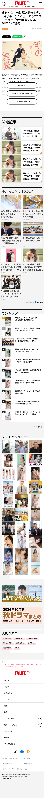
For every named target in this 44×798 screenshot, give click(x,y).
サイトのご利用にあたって (10, 758)
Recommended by (28, 302)
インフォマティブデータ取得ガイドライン (15, 769)
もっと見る (38, 427)
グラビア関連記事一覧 (22, 101)
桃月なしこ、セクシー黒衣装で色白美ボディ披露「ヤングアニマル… (27, 329)
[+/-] (40, 718)
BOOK (6, 737)
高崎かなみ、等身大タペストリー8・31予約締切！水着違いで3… (27, 350)
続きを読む (22, 85)
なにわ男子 (8, 643)
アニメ (6, 699)
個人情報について (29, 758)
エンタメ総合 (9, 718)
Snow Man (33, 638)
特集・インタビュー (11, 725)
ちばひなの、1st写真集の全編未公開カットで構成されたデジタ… (28, 403)
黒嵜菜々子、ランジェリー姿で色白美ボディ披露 (27, 392)
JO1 (17, 648)
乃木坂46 (20, 643)
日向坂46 (7, 648)
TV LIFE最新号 (9, 744)
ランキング (8, 731)
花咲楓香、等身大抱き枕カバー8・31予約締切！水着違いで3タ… (27, 361)
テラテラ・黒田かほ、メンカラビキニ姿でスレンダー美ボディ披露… (27, 413)
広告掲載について (7, 763)
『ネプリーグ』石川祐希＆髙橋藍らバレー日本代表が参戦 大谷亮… (27, 340)
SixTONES (20, 638)
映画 (5, 712)
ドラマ (10, 662)
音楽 (5, 706)
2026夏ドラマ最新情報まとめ (22, 93)
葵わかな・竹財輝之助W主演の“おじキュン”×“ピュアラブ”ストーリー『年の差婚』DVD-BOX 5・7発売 (23, 665)
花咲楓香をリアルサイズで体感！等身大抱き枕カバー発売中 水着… (27, 382)
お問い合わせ (28, 763)
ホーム (4, 662)
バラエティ (8, 693)
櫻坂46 (31, 643)
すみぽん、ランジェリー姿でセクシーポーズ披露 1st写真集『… (27, 319)
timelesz (7, 638)
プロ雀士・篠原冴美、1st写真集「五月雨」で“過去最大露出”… (28, 371)
